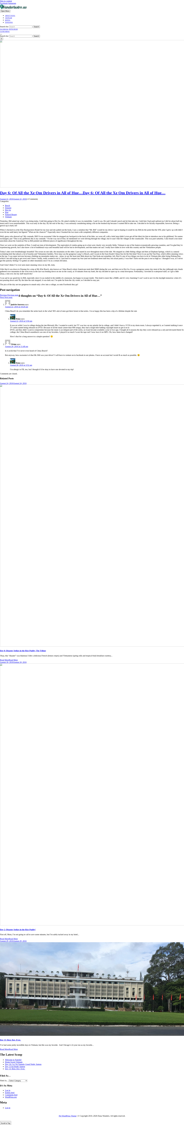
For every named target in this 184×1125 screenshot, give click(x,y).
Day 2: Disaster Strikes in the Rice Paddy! (18, 930)
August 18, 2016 (13, 662)
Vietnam (8, 18)
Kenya (7, 20)
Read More (9, 660)
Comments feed (11, 1095)
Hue (6, 212)
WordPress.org (11, 1097)
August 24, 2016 (13, 383)
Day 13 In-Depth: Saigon (15, 1066)
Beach (7, 205)
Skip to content (6, 1)
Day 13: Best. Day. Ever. (10, 1040)
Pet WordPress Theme (67, 1116)
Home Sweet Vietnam (13, 1062)
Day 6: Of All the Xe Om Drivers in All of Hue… (82, 193)
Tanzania (9, 22)
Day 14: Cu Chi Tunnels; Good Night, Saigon (23, 1064)
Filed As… (4, 1081)
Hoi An (8, 210)
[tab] (5, 11)
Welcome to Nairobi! (13, 1060)
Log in (7, 1090)
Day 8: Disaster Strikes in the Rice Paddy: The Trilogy (23, 651)
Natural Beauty (11, 214)
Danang (8, 208)
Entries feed (9, 1093)
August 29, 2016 (13, 941)
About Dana (10, 16)
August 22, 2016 (13, 199)
